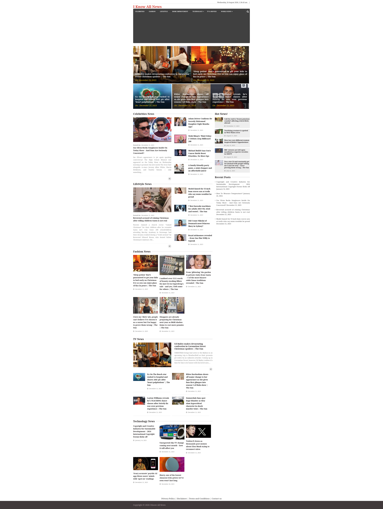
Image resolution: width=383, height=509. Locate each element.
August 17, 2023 (231, 136)
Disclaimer (182, 498)
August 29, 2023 (231, 157)
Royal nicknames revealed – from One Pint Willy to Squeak (200, 238)
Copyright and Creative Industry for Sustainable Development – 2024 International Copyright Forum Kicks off (144, 431)
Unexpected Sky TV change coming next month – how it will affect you (172, 445)
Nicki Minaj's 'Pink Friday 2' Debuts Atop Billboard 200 (199, 139)
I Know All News (147, 7)
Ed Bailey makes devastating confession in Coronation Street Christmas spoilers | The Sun (162, 75)
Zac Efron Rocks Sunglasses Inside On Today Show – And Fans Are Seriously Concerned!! (150, 150)
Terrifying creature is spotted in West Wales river (236, 131)
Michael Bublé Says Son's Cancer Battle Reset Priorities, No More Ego (199, 153)
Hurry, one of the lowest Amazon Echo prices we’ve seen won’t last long (172, 478)
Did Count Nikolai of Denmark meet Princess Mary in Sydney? (199, 223)
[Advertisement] (192, 29)
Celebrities (139, 11)
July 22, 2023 (230, 171)
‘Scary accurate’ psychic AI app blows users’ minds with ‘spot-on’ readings (145, 476)
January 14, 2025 (141, 440)
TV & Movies (212, 11)
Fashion (152, 11)
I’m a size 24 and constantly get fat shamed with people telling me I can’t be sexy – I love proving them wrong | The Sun (236, 164)
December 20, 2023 (168, 484)
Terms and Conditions (199, 498)
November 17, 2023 (232, 126)
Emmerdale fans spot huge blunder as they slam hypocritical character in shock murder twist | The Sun (196, 403)
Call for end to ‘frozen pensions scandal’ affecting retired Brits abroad (237, 121)
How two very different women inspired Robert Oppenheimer (236, 141)
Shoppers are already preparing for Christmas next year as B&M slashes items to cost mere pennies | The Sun (172, 322)
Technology (197, 11)
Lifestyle (164, 11)
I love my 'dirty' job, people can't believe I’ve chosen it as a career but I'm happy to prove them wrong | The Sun (145, 322)
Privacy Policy (168, 498)
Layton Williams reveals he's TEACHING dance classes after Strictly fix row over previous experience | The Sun (230, 98)
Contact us (217, 498)
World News (226, 11)
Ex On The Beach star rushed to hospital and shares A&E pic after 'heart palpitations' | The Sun (152, 99)
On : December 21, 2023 (146, 105)
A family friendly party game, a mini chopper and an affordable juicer (200, 168)
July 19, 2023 (230, 145)
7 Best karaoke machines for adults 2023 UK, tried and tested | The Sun (199, 209)
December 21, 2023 (148, 145)
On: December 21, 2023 (145, 80)
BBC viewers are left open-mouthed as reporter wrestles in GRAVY (236, 152)
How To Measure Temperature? (229, 193)
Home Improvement (180, 11)
